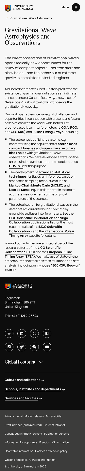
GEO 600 (17, 132)
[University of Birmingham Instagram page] (9, 333)
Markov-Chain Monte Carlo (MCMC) (36, 185)
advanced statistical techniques (39, 174)
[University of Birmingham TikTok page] (9, 347)
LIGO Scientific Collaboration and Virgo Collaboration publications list (38, 220)
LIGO (62, 127)
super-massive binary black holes (42, 150)
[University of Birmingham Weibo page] (21, 347)
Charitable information (19, 451)
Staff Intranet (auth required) (23, 425)
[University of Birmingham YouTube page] (47, 347)
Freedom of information (54, 442)
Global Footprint (20, 362)
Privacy (9, 416)
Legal (19, 416)
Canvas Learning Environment (23, 433)
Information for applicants (21, 442)
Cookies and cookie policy (51, 451)
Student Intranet (54, 425)
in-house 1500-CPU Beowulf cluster (42, 267)
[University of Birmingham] (19, 7)
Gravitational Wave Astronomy (31, 18)
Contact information (42, 460)
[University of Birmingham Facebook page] (47, 333)
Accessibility (53, 416)
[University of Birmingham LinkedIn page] (21, 333)
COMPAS (16, 166)
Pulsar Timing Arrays (47, 132)
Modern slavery (34, 416)
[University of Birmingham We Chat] (34, 347)
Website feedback (16, 460)
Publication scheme (56, 433)
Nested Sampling (22, 189)
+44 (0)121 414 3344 (24, 316)
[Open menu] (76, 7)
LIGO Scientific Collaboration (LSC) (32, 249)
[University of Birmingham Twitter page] (34, 333)
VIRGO (72, 127)
